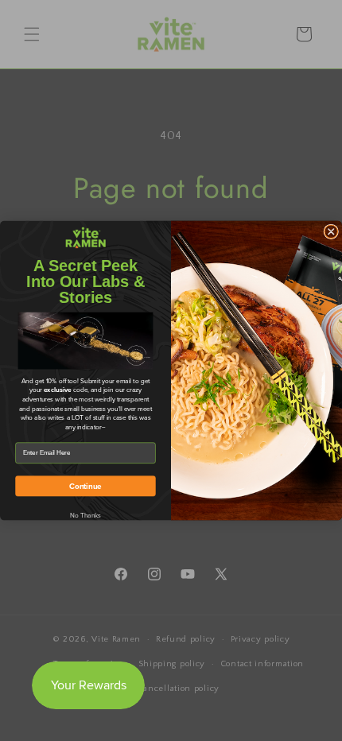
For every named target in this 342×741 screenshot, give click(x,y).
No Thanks (86, 515)
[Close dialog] (331, 232)
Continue (85, 485)
